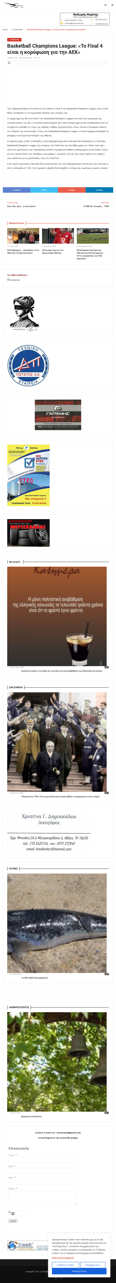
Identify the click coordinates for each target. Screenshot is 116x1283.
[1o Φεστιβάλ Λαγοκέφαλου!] (57, 923)
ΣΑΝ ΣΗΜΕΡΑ (16, 687)
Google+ (71, 190)
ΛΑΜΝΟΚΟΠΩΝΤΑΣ (19, 1007)
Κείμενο (12, 1188)
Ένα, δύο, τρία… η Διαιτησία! (21, 205)
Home (5, 30)
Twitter (44, 190)
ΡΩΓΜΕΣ (13, 868)
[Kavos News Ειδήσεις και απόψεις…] (14, 5)
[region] (79, 1255)
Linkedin (99, 190)
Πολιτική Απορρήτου (63, 1258)
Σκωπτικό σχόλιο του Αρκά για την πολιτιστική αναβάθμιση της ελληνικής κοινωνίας (61, 671)
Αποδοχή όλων (79, 1271)
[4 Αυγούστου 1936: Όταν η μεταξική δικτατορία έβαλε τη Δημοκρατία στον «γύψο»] (57, 742)
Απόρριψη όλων (92, 1265)
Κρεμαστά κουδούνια (31, 1116)
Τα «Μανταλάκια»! (17, 275)
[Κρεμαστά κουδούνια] (57, 1062)
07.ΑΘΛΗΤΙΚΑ (17, 30)
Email (11, 1166)
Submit (13, 1221)
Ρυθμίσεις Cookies (65, 1265)
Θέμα (11, 1177)
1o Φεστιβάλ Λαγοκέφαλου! (34, 978)
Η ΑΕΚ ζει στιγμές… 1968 (96, 205)
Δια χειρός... (15, 561)
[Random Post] (105, 5)
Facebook (17, 190)
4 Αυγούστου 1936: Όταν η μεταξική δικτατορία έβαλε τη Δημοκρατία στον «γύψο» (60, 796)
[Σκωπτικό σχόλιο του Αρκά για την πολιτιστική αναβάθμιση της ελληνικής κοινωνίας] (57, 616)
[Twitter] (56, 1277)
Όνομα (11, 1155)
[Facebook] (61, 1277)
